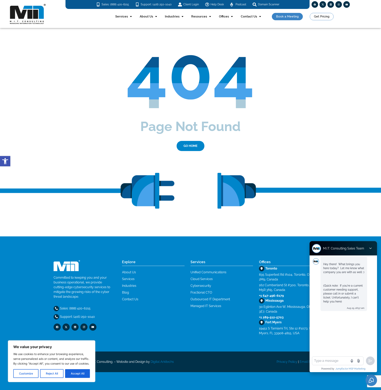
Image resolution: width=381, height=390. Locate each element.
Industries (172, 16)
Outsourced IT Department (210, 299)
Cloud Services (201, 279)
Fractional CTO (201, 292)
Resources (199, 16)
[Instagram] (338, 4)
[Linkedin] (330, 4)
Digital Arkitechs (162, 362)
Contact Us (249, 16)
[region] (51, 361)
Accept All (77, 373)
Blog (125, 292)
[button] (5, 161)
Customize (26, 373)
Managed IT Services (205, 306)
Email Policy (309, 362)
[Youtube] (346, 4)
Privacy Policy (287, 362)
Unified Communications (208, 272)
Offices (224, 16)
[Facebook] (315, 4)
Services (121, 16)
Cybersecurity (200, 286)
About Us (146, 16)
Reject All (52, 373)
